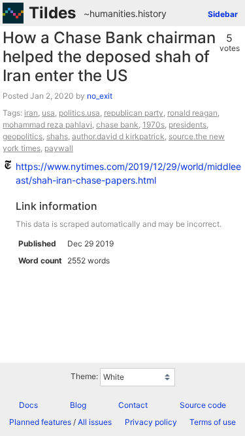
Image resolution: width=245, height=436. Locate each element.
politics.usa (79, 113)
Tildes (52, 12)
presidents (187, 124)
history (152, 13)
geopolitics (22, 136)
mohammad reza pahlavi (47, 124)
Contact (133, 405)
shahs (57, 136)
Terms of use (212, 422)
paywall (58, 148)
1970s (153, 124)
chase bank (117, 124)
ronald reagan (192, 113)
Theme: (84, 376)
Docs (28, 405)
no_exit (99, 96)
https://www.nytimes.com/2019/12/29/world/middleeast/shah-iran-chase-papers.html (128, 173)
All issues (95, 422)
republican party (133, 113)
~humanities (109, 13)
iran (31, 113)
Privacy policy (151, 422)
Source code (203, 405)
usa (48, 113)
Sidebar (223, 14)
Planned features (40, 422)
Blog (78, 405)
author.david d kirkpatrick (118, 136)
